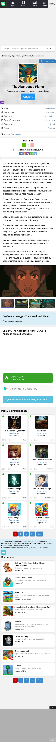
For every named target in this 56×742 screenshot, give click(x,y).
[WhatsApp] (31, 153)
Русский (51, 128)
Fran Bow (14, 460)
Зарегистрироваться (39, 544)
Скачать (28, 96)
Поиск (49, 48)
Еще (40, 534)
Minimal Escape (14, 489)
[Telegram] (35, 153)
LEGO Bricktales (42, 517)
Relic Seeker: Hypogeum (14, 431)
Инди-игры (16, 134)
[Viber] (28, 153)
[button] (54, 268)
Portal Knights (14, 517)
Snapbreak (50, 112)
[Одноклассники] (24, 153)
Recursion (41, 431)
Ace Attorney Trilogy (42, 489)
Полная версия (47, 61)
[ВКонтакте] (21, 153)
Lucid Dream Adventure (42, 460)
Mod (2, 102)
